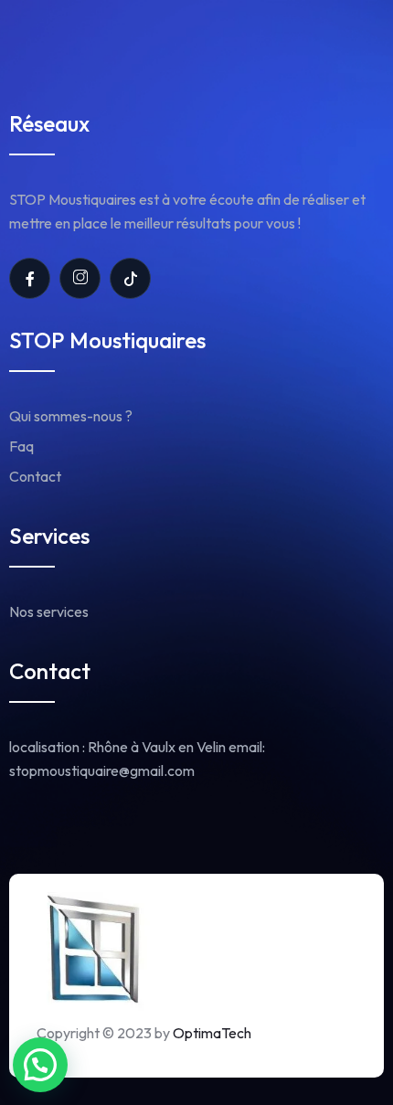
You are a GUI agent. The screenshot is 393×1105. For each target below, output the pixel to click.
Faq (21, 446)
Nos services (49, 611)
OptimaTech (212, 1033)
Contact (35, 476)
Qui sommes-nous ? (71, 416)
